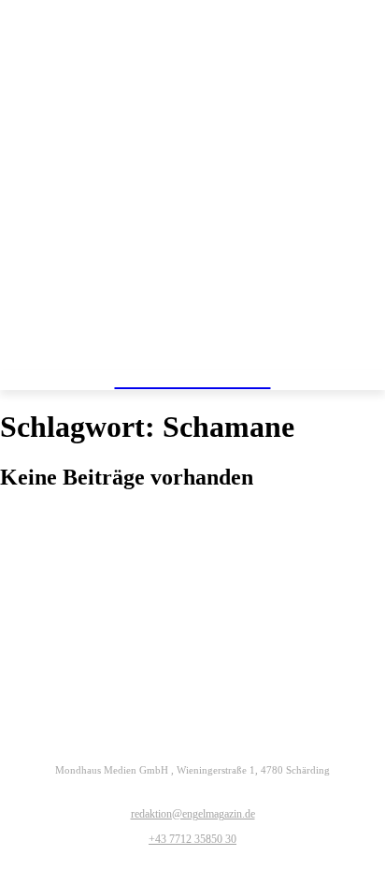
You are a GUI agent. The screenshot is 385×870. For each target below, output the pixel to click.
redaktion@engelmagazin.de (193, 813)
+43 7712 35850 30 (192, 839)
